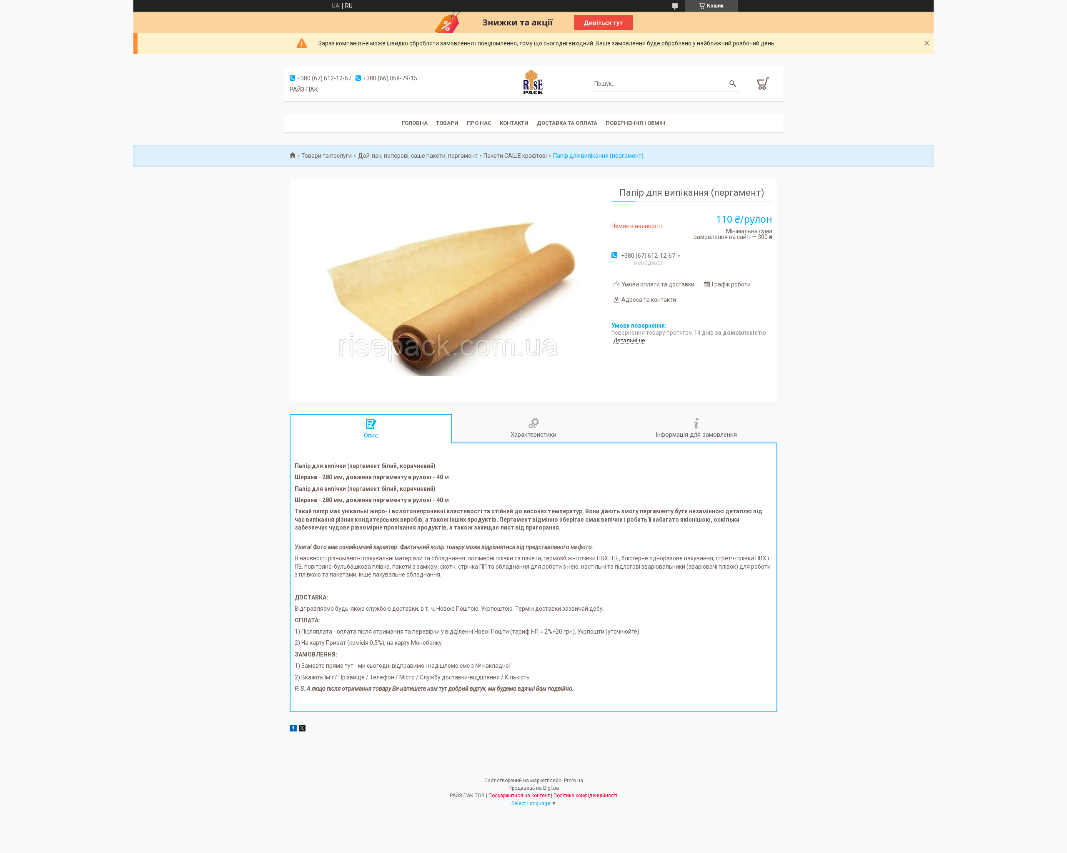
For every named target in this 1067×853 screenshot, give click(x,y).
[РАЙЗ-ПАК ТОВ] (533, 83)
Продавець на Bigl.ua (533, 788)
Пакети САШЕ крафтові (515, 155)
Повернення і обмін (635, 123)
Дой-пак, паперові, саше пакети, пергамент (418, 155)
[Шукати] (732, 83)
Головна (415, 123)
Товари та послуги (326, 155)
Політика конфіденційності (585, 795)
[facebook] (293, 729)
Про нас (479, 123)
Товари (447, 123)
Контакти (514, 123)
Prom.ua (573, 780)
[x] (302, 729)
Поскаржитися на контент (519, 795)
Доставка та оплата (567, 123)
